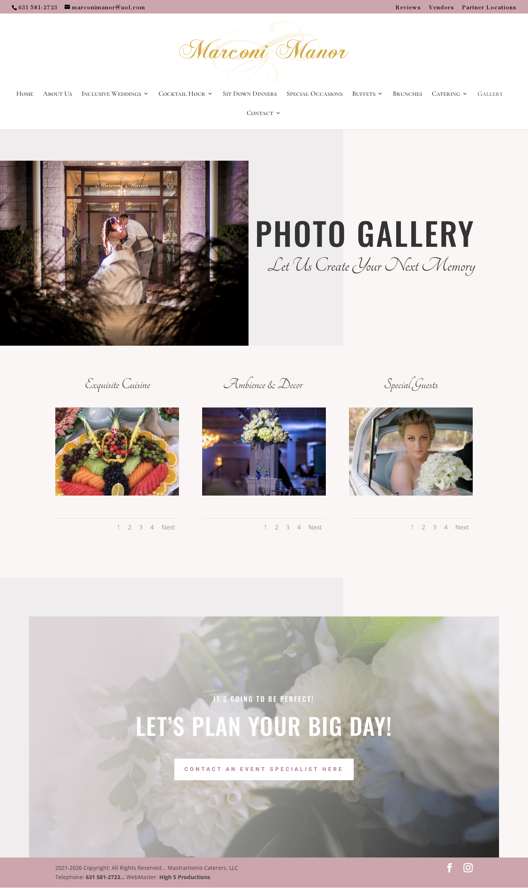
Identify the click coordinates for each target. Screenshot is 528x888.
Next (168, 527)
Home (24, 94)
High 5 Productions (184, 877)
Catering (446, 94)
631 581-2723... (105, 877)
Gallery (490, 94)
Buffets (363, 94)
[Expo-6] (264, 493)
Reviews (408, 7)
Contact (260, 113)
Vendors (441, 7)
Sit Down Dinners (250, 94)
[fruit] (117, 493)
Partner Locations (489, 7)
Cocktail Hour (181, 94)
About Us (57, 94)
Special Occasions (314, 94)
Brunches (407, 94)
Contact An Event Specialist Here (264, 769)
